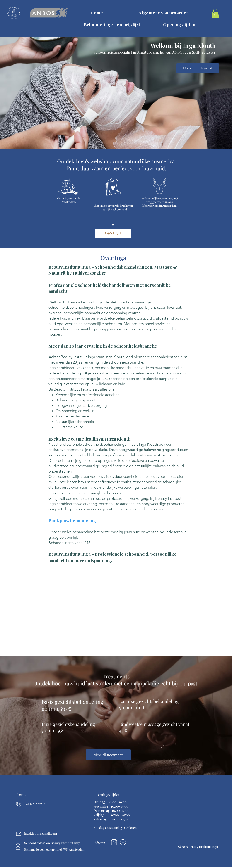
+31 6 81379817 (34, 804)
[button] (215, 13)
